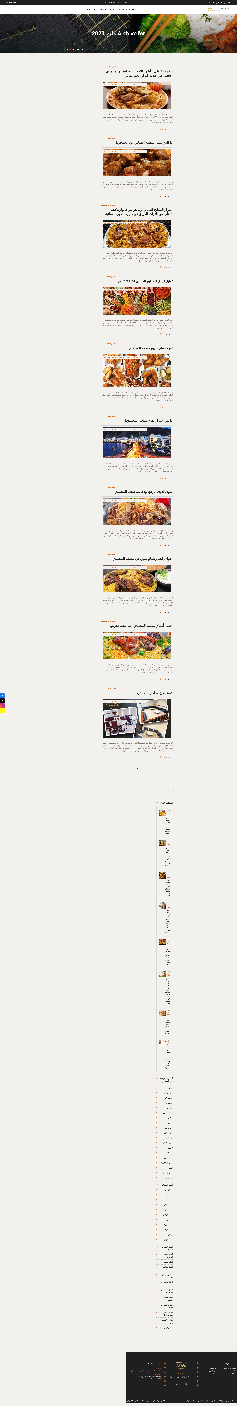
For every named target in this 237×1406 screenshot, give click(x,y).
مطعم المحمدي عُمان (209, 1401)
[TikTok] (2, 700)
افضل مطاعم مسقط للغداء (168, 1314)
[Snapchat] (2, 710)
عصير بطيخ (169, 1209)
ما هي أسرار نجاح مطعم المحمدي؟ (149, 420)
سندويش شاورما (167, 1162)
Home (66, 49)
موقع (94, 9)
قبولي (171, 1088)
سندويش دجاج (168, 1172)
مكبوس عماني (168, 1142)
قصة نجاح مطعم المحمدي (155, 693)
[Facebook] (2, 695)
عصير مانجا (169, 1199)
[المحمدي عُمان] (219, 9)
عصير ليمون (168, 1219)
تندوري (170, 1147)
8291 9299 (12, 2)
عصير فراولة (168, 1224)
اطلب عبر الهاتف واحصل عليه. (117, 2)
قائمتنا (112, 9)
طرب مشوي (168, 1132)
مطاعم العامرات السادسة (167, 1306)
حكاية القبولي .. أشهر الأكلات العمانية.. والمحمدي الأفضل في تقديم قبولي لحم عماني (139, 73)
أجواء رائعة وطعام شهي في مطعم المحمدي (143, 559)
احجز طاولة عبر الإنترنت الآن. (221, 2)
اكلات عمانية (168, 1262)
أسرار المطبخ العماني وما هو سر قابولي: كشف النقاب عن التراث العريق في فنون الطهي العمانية (139, 212)
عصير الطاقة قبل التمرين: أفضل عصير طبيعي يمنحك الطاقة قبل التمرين (167, 921)
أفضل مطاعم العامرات (168, 1256)
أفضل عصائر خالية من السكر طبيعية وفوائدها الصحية (167, 825)
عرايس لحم (169, 1117)
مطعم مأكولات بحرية (167, 1321)
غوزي (171, 1167)
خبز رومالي (169, 1098)
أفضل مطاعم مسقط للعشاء (168, 1268)
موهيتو (170, 1234)
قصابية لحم (169, 1152)
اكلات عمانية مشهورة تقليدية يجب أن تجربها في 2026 (167, 887)
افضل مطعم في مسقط (167, 1283)
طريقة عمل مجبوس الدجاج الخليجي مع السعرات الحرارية (167, 1025)
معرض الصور (102, 9)
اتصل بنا (89, 9)
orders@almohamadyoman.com (149, 1377)
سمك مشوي (168, 1157)
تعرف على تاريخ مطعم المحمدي (150, 348)
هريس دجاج (168, 1127)
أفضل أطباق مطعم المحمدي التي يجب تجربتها (141, 626)
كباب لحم (169, 1137)
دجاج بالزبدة (168, 1177)
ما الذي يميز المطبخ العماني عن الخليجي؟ (144, 142)
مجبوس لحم (168, 1093)
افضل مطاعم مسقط (168, 1298)
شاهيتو (170, 1122)
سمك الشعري (168, 1112)
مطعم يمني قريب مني (166, 1276)
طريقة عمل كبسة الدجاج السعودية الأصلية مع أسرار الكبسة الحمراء (167, 1058)
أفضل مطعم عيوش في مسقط (166, 1291)
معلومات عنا (120, 9)
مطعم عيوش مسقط (165, 1327)
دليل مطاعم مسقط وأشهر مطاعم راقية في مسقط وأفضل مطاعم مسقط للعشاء (124, 84)
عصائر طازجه (168, 1189)
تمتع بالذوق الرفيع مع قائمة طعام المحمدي (144, 492)
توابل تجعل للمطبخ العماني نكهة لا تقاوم (145, 281)
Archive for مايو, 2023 (79, 49)
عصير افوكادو (168, 1214)
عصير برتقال (168, 1204)
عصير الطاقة (168, 1194)
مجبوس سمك (168, 1108)
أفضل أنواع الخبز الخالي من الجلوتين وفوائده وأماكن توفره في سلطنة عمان (167, 991)
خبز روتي (169, 1103)
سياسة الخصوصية (143, 1400)
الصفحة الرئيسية (130, 9)
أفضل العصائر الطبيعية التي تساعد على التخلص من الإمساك (167, 857)
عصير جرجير (168, 1239)
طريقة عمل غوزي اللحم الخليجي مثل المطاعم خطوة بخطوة (167, 955)
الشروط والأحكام (159, 1400)
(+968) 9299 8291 (155, 1378)
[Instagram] (2, 705)
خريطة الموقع (132, 1400)
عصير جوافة (168, 1229)
